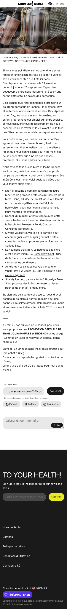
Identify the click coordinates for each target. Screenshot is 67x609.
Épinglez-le (53, 404)
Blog (15, 57)
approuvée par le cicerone (42, 241)
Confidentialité (11, 565)
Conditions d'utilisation (16, 555)
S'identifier (8, 588)
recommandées (32, 211)
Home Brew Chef (44, 253)
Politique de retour (14, 546)
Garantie (8, 536)
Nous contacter (12, 527)
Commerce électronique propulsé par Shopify (26, 601)
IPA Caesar (25, 270)
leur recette (25, 228)
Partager (13, 404)
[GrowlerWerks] (31, 3)
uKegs (60, 302)
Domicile (7, 57)
